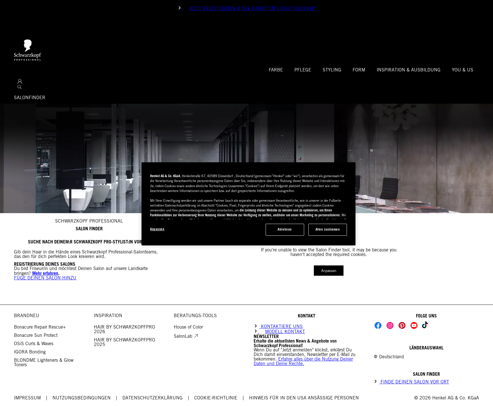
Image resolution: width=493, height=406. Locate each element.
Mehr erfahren (45, 273)
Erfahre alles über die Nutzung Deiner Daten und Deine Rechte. (303, 361)
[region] (248, 203)
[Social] (378, 325)
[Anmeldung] (20, 81)
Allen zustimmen (328, 229)
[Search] (19, 87)
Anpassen (328, 271)
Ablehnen (285, 229)
